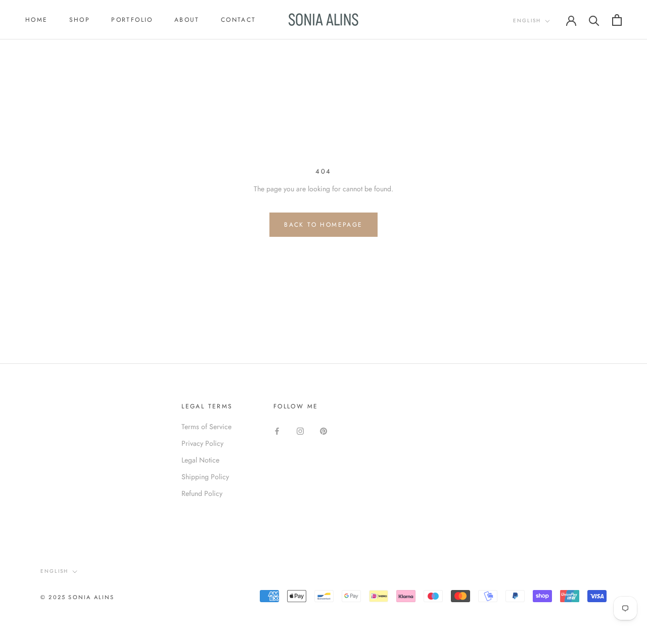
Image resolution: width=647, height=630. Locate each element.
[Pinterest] (323, 430)
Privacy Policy (202, 443)
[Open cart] (617, 20)
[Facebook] (277, 430)
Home (36, 19)
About (187, 19)
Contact (238, 19)
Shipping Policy (205, 477)
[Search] (594, 20)
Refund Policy (201, 493)
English (527, 20)
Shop (79, 19)
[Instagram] (300, 430)
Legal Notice (200, 460)
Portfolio (132, 19)
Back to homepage (323, 224)
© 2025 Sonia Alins (77, 597)
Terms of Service (206, 427)
